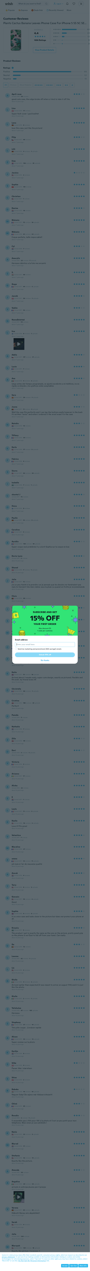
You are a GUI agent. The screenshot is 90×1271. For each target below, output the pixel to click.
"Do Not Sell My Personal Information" (32, 1261)
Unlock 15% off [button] (45, 655)
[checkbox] (16, 649)
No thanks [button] (45, 660)
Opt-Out (73, 1266)
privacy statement (8, 1257)
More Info (83, 1266)
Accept (65, 1266)
